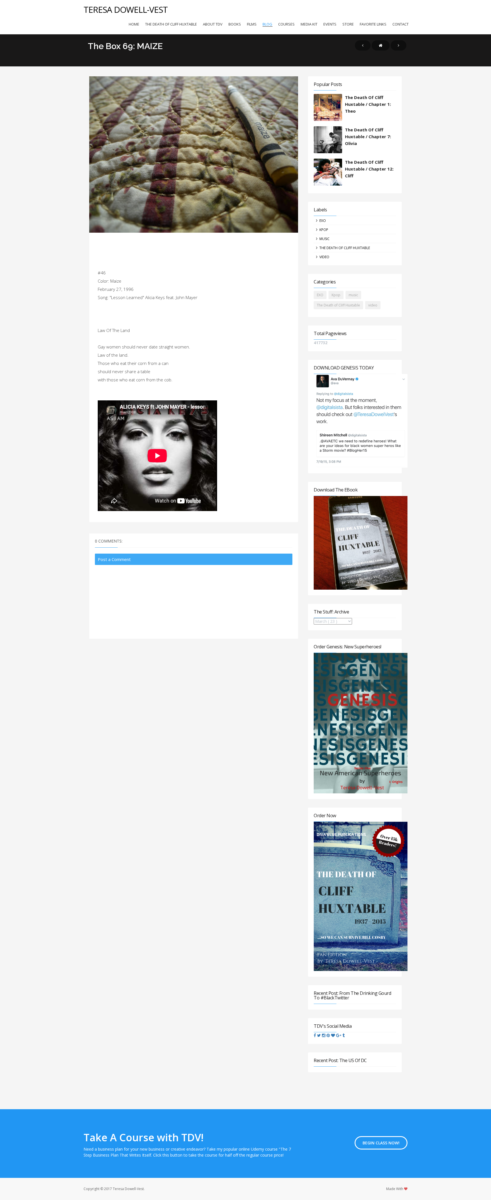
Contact (400, 24)
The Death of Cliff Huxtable (171, 24)
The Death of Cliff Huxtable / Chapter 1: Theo (368, 104)
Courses (286, 24)
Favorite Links (373, 24)
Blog (267, 24)
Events (329, 24)
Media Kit (309, 24)
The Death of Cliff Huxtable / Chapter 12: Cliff (369, 168)
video (324, 257)
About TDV (212, 24)
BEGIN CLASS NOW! (381, 1143)
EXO (322, 220)
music (324, 238)
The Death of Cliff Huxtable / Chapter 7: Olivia (368, 136)
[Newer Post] (363, 45)
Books (234, 24)
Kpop (323, 229)
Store (348, 24)
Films (252, 24)
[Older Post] (398, 45)
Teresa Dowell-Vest (126, 9)
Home (134, 24)
